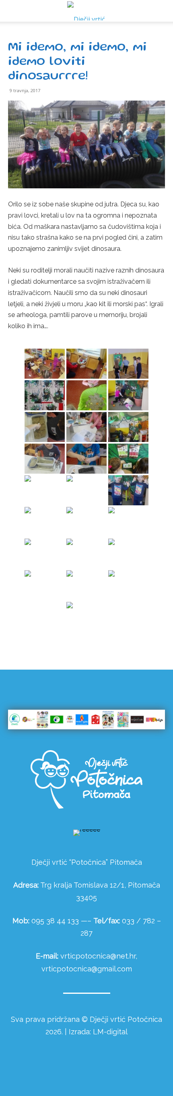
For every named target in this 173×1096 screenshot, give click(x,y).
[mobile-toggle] (14, 11)
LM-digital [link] (110, 1031)
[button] (161, 11)
